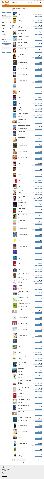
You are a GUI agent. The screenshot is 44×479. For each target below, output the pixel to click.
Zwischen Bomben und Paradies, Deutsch (23, 42)
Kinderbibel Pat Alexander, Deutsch (22, 30)
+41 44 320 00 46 (31, 2)
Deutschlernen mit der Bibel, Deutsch (22, 279)
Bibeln (3, 22)
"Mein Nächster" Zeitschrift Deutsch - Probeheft (23, 362)
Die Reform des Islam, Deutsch (21, 315)
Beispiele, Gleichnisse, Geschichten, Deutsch (23, 178)
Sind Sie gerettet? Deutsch (21, 368)
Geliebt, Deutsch (20, 285)
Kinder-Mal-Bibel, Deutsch (21, 101)
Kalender (3, 31)
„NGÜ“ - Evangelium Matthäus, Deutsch (22, 214)
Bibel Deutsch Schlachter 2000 (21, 350)
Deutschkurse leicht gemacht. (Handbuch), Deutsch (24, 232)
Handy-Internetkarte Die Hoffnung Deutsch (23, 297)
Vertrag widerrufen (5, 476)
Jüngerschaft (3, 28)
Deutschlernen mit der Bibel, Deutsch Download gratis (24, 380)
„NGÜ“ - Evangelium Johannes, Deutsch (22, 226)
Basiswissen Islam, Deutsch (21, 131)
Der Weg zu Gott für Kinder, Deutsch (22, 119)
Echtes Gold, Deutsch (20, 60)
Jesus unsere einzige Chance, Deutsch (22, 12)
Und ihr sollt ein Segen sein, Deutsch (22, 143)
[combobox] (18, 8)
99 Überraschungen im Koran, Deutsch (22, 208)
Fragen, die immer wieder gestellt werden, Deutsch (24, 405)
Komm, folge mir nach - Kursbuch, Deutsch (23, 267)
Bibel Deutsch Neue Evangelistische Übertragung (24, 399)
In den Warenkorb (38, 16)
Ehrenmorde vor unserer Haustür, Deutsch (23, 184)
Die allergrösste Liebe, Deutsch (21, 137)
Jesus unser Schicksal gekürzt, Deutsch (22, 356)
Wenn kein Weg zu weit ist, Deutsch (22, 374)
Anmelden (6, 12)
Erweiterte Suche (6, 44)
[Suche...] (24, 2)
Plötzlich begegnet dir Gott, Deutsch (22, 202)
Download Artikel (4, 37)
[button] (35, 0)
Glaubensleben (4, 34)
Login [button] (37, 0)
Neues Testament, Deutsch (21, 393)
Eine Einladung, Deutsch (21, 309)
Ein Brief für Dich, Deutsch (21, 24)
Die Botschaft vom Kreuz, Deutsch (22, 429)
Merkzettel (40, 0)
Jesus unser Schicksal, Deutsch (21, 18)
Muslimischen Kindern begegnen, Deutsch (23, 113)
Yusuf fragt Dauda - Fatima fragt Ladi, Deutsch (23, 36)
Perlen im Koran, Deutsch (21, 107)
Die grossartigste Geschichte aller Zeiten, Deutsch (24, 149)
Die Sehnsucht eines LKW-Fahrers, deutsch (23, 423)
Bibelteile (3, 25)
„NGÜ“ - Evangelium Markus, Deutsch (22, 220)
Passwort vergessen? (5, 15)
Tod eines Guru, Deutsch (21, 54)
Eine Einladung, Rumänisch (21, 411)
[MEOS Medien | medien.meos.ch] (6, 3)
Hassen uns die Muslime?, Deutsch (22, 48)
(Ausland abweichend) (25, 50)
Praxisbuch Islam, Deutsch (21, 190)
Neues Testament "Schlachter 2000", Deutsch (23, 387)
